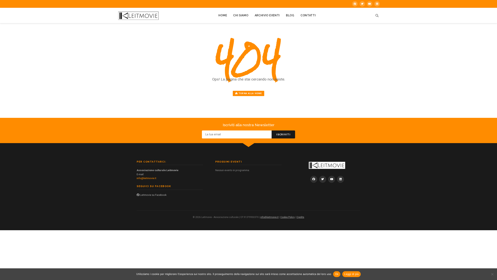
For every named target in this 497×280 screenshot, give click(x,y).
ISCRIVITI (283, 134)
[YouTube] (369, 4)
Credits (300, 217)
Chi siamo (240, 15)
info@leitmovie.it (146, 178)
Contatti (308, 15)
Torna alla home (250, 93)
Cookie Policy (287, 217)
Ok (337, 274)
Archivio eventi (267, 15)
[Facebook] (355, 4)
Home (222, 15)
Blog (290, 15)
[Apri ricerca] (377, 15)
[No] (492, 274)
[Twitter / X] (362, 4)
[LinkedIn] (377, 4)
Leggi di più (351, 274)
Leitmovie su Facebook (153, 194)
